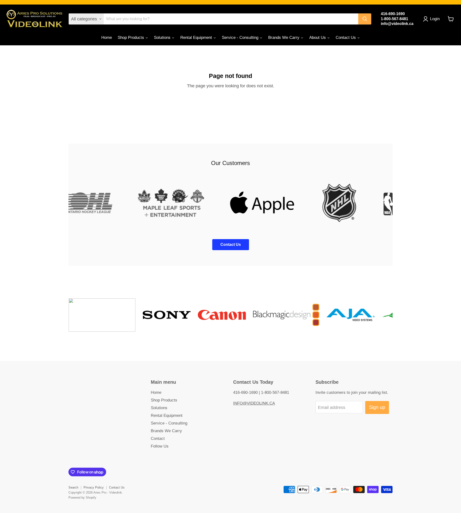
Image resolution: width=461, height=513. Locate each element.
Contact (158, 438)
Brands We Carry (166, 431)
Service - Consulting (169, 423)
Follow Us (160, 446)
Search (73, 487)
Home (156, 392)
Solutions (159, 408)
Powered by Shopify (82, 497)
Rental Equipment (166, 415)
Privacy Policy (94, 487)
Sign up (377, 407)
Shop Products (164, 400)
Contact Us (117, 487)
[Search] (364, 18)
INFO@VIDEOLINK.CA (254, 403)
